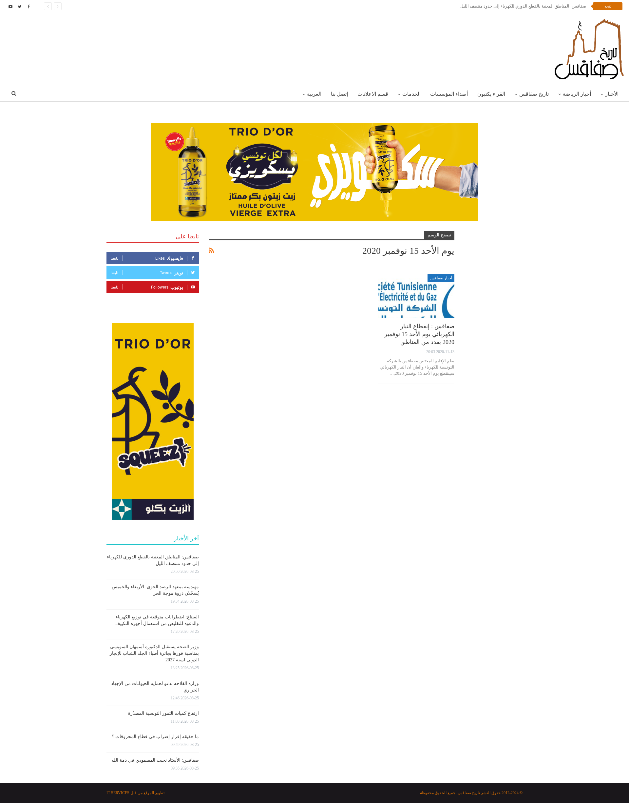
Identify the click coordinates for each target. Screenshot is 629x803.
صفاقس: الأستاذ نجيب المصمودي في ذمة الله (155, 760)
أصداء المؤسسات (449, 94)
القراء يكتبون (491, 94)
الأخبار (612, 94)
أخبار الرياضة (577, 94)
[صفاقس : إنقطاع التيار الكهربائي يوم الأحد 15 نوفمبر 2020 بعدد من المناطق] (416, 296)
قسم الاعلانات (372, 94)
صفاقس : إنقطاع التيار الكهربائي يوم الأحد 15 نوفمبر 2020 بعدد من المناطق (419, 334)
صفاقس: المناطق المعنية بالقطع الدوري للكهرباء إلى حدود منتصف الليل (523, 6)
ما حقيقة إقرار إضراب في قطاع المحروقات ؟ (155, 736)
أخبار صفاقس (441, 278)
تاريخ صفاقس (534, 94)
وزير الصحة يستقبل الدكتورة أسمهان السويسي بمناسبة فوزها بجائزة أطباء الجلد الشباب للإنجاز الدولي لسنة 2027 (154, 653)
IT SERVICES (117, 793)
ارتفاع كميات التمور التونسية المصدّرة (163, 713)
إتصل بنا (339, 94)
